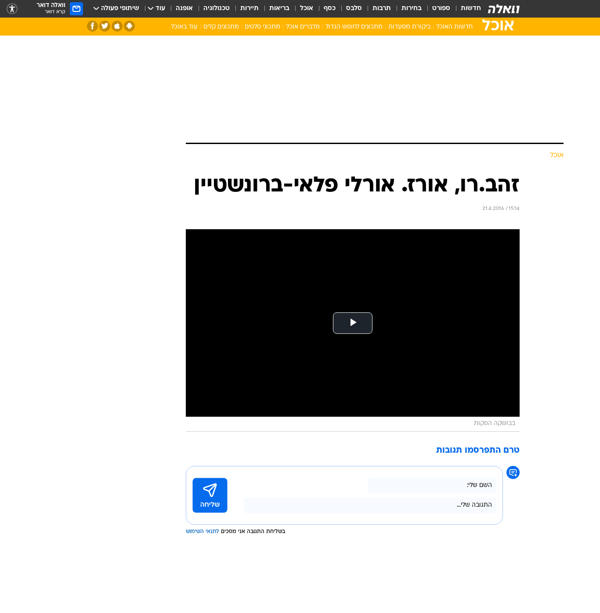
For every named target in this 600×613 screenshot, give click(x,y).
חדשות (471, 8)
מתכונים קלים (221, 27)
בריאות (279, 8)
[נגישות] (12, 9)
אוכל (306, 8)
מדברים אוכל (303, 27)
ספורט (441, 8)
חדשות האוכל (454, 27)
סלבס (354, 8)
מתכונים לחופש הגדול (354, 27)
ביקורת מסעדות (409, 27)
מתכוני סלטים (262, 27)
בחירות (411, 8)
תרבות (381, 8)
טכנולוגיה (216, 8)
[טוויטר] (104, 26)
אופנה (184, 8)
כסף (330, 8)
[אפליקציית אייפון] (117, 26)
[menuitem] (465, 9)
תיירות (249, 8)
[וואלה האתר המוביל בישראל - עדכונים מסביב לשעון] (504, 8)
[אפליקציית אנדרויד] (129, 26)
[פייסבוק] (92, 26)
